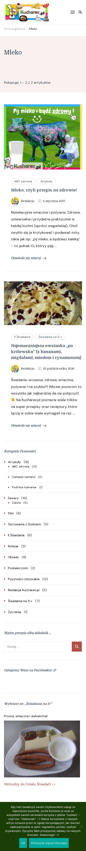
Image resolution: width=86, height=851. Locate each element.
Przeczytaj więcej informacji (49, 843)
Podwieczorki (18, 568)
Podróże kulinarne (24, 487)
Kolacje (13, 546)
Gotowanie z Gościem (24, 524)
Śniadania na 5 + (50, 337)
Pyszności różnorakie (24, 579)
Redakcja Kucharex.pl (23, 590)
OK (23, 843)
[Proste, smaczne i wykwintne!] (42, 749)
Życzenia (14, 612)
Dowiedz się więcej (26, 258)
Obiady (13, 557)
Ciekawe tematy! (23, 477)
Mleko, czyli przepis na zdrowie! (44, 190)
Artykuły (47, 181)
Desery (13, 498)
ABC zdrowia (23, 181)
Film (11, 513)
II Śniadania (22, 337)
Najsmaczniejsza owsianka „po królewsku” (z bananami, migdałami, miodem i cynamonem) (46, 351)
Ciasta (16, 502)
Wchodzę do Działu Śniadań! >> (30, 784)
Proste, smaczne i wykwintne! (26, 716)
